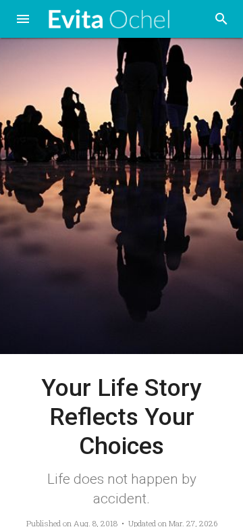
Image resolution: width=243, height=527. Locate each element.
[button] (23, 20)
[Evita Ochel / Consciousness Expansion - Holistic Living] (109, 19)
